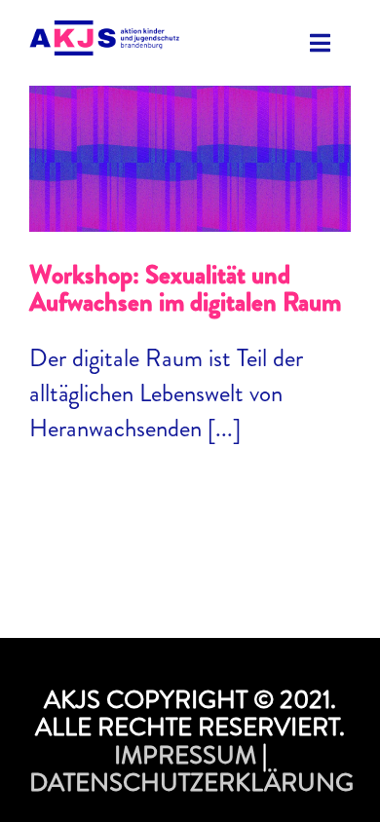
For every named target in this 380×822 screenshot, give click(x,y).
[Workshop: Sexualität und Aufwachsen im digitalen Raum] (190, 159)
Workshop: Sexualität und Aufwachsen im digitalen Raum (189, 129)
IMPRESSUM (185, 755)
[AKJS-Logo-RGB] (104, 32)
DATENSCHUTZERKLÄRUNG (191, 783)
